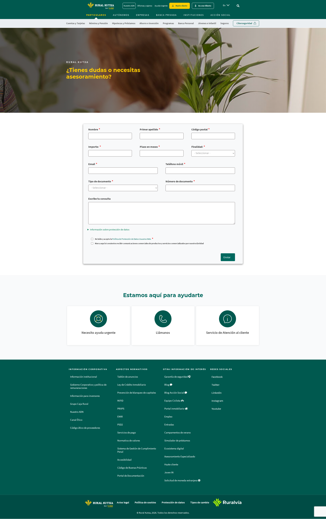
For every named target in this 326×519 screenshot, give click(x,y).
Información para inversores (85, 395)
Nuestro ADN (129, 5)
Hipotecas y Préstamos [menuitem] (123, 23)
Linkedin (217, 392)
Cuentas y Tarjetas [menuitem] (75, 23)
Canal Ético (76, 419)
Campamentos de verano (177, 432)
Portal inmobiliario (174, 408)
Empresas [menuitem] (142, 14)
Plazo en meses (149, 146)
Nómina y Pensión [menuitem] (98, 23)
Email (91, 164)
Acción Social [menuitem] (221, 14)
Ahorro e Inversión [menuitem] (149, 23)
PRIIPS (120, 408)
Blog (167, 384)
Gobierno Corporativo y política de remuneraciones (88, 386)
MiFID (120, 400)
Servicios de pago (126, 432)
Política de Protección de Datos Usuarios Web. (131, 239)
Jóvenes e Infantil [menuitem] (207, 23)
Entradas (169, 424)
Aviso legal (123, 502)
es (224, 5)
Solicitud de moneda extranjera (181, 480)
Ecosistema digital (174, 448)
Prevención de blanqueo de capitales (136, 392)
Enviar (227, 257)
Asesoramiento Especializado (179, 456)
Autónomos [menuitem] (121, 14)
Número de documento (179, 181)
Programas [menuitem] (168, 23)
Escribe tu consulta (99, 198)
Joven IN (169, 472)
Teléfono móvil (174, 164)
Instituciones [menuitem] (194, 14)
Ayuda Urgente (161, 5)
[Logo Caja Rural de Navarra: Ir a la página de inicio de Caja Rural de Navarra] (100, 6)
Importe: (93, 146)
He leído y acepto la (123, 239)
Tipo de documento (99, 181)
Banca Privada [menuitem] (166, 14)
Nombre (93, 129)
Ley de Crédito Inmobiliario (131, 384)
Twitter (216, 384)
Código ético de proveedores (85, 427)
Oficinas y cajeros (144, 5)
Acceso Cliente (204, 5)
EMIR (120, 416)
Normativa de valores (128, 440)
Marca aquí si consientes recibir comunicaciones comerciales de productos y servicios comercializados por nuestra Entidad (149, 243)
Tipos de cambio (199, 502)
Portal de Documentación (130, 475)
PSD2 (120, 424)
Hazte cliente (181, 5)
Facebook (217, 376)
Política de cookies (145, 502)
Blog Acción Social (174, 392)
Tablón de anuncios (127, 376)
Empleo (168, 416)
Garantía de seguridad (176, 376)
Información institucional (83, 376)
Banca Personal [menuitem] (186, 23)
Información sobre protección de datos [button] (109, 229)
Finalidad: (197, 146)
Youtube (216, 408)
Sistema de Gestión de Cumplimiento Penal (136, 450)
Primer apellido (149, 129)
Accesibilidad (124, 459)
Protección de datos (173, 502)
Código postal (199, 129)
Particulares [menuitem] (96, 14)
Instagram (217, 400)
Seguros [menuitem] (224, 23)
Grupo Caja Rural (79, 403)
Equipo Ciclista (172, 400)
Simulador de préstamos (177, 440)
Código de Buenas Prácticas (132, 467)
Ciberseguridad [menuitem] (244, 23)
